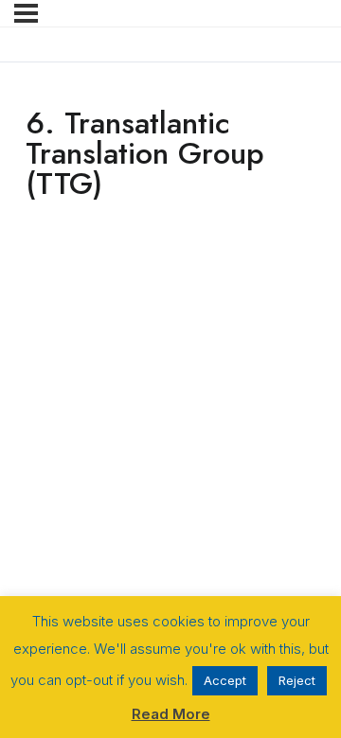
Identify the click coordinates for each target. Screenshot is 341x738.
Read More (171, 714)
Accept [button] (225, 680)
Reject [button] (296, 680)
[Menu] (26, 13)
